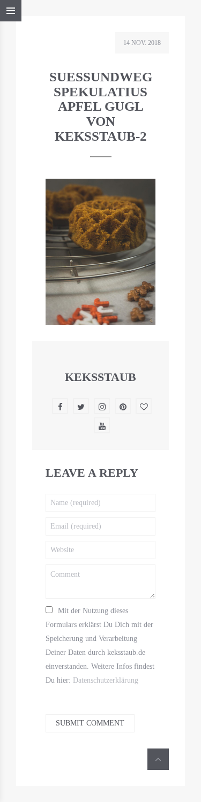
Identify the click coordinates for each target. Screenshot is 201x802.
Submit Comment (90, 723)
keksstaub (100, 377)
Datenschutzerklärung (105, 680)
